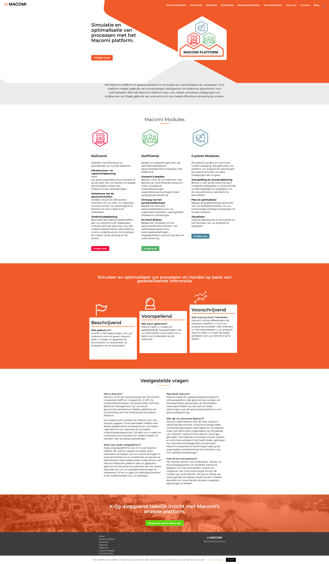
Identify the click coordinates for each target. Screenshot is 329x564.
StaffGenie (227, 5)
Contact (305, 5)
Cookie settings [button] (215, 559)
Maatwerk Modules (248, 5)
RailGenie (211, 5)
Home (102, 536)
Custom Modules (106, 550)
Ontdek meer (102, 57)
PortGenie (196, 5)
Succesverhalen (273, 5)
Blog (316, 5)
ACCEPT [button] (230, 560)
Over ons (291, 5)
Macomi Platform (176, 5)
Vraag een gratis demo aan (164, 523)
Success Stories (106, 553)
